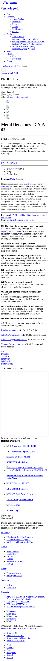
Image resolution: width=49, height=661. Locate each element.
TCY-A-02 (5, 356)
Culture (15, 26)
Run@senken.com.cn (10, 330)
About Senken (18, 19)
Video (14, 56)
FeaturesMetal (7, 364)
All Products (30, 628)
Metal (12, 179)
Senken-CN (12, 633)
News (9, 51)
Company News (14, 573)
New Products (18, 36)
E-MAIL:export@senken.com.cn (21, 606)
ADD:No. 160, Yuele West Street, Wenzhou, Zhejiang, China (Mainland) (26, 598)
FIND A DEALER (9, 163)
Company (11, 17)
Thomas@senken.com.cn (12, 344)
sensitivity (28, 184)
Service (4, 580)
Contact (10, 61)
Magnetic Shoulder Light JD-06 (20, 220)
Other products (22, 97)
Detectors (5, 354)
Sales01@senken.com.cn (12, 335)
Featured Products (9, 628)
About (4, 547)
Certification (17, 29)
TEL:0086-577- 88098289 (18, 602)
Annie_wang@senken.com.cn (14, 339)
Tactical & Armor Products (23, 49)
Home (9, 14)
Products (10, 34)
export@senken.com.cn (11, 231)
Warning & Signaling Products (25, 39)
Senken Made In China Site (18, 638)
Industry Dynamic (14, 575)
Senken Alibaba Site (15, 635)
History (15, 24)
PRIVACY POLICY (15, 640)
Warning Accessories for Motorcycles (28, 41)
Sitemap (21, 628)
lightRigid (5, 186)
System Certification (15, 561)
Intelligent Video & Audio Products (27, 44)
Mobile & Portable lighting (23, 46)
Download (16, 59)
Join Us (15, 31)
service (10, 54)
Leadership (17, 21)
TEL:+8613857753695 (17, 604)
